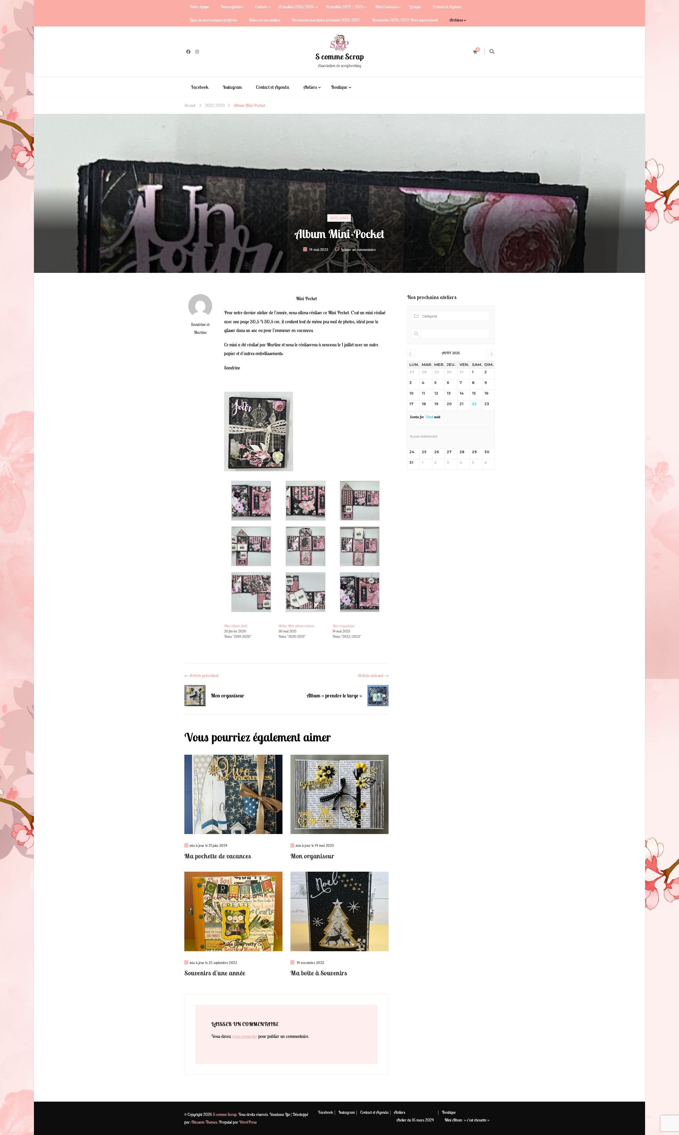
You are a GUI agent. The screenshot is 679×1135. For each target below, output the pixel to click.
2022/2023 (339, 218)
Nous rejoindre (232, 6)
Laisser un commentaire (358, 250)
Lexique (415, 6)
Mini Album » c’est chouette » (467, 1120)
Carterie (261, 6)
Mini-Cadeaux (386, 6)
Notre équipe (199, 6)
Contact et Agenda (447, 6)
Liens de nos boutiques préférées (213, 20)
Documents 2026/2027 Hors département (405, 20)
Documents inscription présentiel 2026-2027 (326, 20)
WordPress (248, 1122)
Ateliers (310, 87)
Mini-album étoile (235, 625)
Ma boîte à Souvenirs (318, 973)
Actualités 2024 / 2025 (344, 6)
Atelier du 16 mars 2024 (415, 1120)
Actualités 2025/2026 (296, 6)
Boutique (339, 87)
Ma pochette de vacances (217, 856)
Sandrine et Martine (200, 328)
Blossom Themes (204, 1122)
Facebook (199, 87)
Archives (456, 20)
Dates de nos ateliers (264, 20)
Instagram (232, 87)
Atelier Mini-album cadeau (296, 625)
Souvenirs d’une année (214, 973)
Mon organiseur (344, 625)
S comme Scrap (339, 56)
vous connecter (244, 1036)
